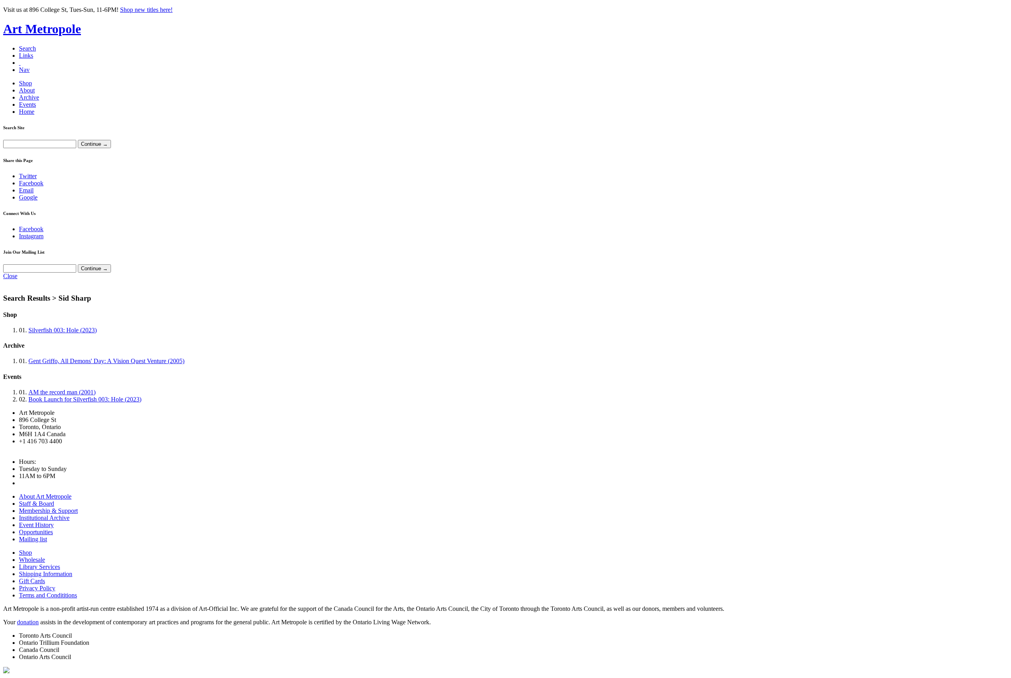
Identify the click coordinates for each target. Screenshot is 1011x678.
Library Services (39, 566)
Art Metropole (42, 29)
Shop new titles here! (146, 9)
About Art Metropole (45, 496)
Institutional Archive (44, 517)
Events (27, 104)
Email (26, 190)
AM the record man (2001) (62, 392)
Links (26, 55)
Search (27, 48)
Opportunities (36, 532)
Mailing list (33, 539)
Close (10, 276)
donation (28, 622)
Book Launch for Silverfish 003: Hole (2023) (84, 399)
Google (28, 197)
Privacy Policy (37, 588)
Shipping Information (45, 574)
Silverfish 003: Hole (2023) (62, 330)
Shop (25, 83)
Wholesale (32, 559)
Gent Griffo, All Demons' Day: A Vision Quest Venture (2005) (106, 361)
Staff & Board (36, 503)
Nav (24, 69)
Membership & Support (48, 510)
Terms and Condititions (48, 595)
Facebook (31, 183)
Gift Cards (32, 581)
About (27, 90)
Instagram (31, 236)
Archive (29, 97)
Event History (36, 525)
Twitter (28, 176)
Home (26, 111)
